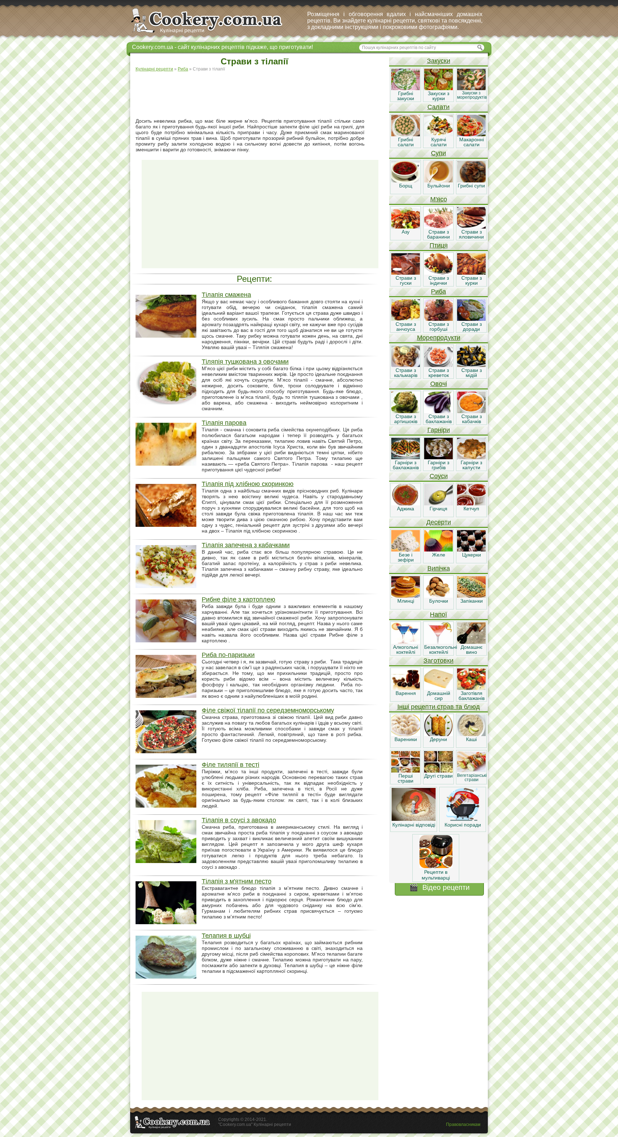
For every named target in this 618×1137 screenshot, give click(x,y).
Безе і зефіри (406, 557)
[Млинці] (405, 596)
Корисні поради (463, 825)
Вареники (405, 739)
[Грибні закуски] (405, 88)
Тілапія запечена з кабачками (246, 545)
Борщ (405, 185)
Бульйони (438, 185)
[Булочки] (438, 596)
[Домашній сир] (438, 688)
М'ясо (438, 199)
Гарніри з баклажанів (406, 465)
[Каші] (471, 734)
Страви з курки (471, 280)
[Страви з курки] (471, 273)
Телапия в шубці (226, 935)
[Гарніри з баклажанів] (405, 457)
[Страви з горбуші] (438, 319)
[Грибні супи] (471, 180)
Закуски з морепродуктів (472, 95)
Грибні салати (406, 142)
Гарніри (438, 429)
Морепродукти (438, 337)
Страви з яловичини (471, 234)
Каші (471, 739)
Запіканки (471, 601)
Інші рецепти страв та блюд (438, 706)
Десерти (438, 522)
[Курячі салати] (438, 134)
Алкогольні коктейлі (405, 649)
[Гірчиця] (438, 503)
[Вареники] (405, 734)
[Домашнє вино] (471, 642)
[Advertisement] (260, 95)
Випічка (438, 568)
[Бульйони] (438, 180)
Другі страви (438, 776)
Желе (438, 555)
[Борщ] (405, 180)
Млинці (405, 601)
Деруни (438, 739)
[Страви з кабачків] (471, 411)
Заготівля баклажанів (471, 695)
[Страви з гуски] (405, 273)
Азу (405, 232)
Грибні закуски (405, 95)
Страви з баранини (438, 234)
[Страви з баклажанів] (438, 411)
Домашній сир (438, 695)
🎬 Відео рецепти (439, 887)
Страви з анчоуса (406, 326)
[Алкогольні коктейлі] (405, 642)
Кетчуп (471, 508)
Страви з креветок (438, 372)
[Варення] (405, 688)
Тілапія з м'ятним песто (236, 881)
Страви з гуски (406, 280)
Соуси (439, 476)
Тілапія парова (224, 422)
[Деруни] (438, 734)
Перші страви (405, 778)
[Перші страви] (405, 771)
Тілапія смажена (226, 294)
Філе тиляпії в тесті (230, 764)
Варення (406, 693)
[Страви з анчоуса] (405, 319)
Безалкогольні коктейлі (440, 649)
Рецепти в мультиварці (436, 875)
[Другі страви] (438, 771)
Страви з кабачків (471, 418)
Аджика (405, 508)
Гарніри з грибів (438, 465)
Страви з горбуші (438, 326)
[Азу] (405, 227)
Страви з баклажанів (439, 418)
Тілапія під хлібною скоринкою (248, 483)
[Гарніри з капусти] (471, 457)
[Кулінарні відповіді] (414, 819)
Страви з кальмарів (405, 372)
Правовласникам (463, 1124)
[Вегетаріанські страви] (471, 771)
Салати (438, 107)
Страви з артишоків (405, 418)
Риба (438, 291)
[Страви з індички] (438, 273)
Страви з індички (438, 280)
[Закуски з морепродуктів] (471, 88)
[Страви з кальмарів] (405, 365)
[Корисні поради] (462, 819)
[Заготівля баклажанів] (471, 688)
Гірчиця (438, 508)
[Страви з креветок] (438, 365)
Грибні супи (471, 185)
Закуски (438, 60)
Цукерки (471, 555)
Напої (438, 614)
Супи (438, 153)
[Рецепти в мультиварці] (436, 866)
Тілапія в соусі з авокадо (239, 820)
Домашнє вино (471, 649)
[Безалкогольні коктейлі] (438, 642)
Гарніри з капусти (471, 465)
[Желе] (438, 550)
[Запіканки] (471, 596)
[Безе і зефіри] (405, 550)
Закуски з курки (438, 95)
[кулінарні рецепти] (212, 33)
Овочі (438, 383)
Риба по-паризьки (228, 654)
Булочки (438, 601)
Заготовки (438, 660)
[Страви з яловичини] (471, 227)
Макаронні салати (471, 142)
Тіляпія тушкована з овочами (245, 361)
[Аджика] (405, 503)
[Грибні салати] (405, 134)
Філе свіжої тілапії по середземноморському (268, 710)
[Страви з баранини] (438, 227)
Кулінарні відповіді (413, 825)
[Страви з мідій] (471, 365)
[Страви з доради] (471, 319)
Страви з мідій (471, 372)
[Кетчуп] (471, 503)
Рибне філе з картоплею (238, 599)
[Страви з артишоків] (405, 411)
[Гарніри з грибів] (438, 457)
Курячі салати (439, 142)
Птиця (439, 245)
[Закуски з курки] (438, 88)
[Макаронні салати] (471, 134)
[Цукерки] (471, 550)
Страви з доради (471, 326)
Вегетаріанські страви (472, 777)
